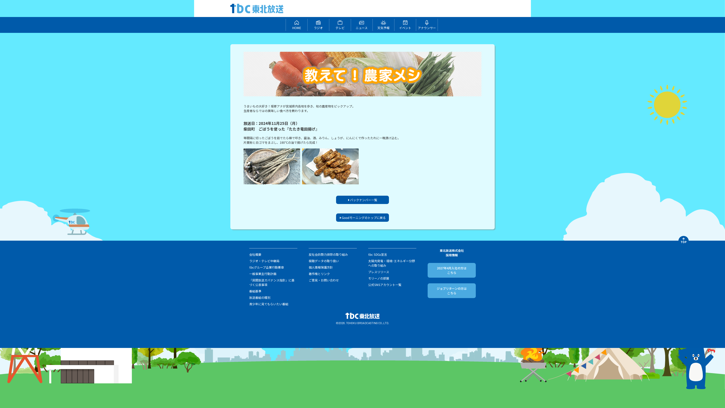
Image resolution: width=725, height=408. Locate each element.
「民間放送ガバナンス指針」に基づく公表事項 (272, 282)
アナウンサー (427, 28)
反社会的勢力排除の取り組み (328, 254)
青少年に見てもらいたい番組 (268, 304)
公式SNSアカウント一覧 (384, 284)
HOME (296, 28)
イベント (405, 28)
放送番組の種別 (259, 297)
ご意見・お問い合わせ (324, 280)
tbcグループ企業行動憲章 (266, 267)
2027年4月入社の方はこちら (452, 270)
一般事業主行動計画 (262, 273)
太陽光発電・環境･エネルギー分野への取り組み (391, 263)
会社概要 (255, 254)
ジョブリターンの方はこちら (452, 290)
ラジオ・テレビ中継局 (264, 261)
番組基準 (255, 291)
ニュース (362, 28)
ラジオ (318, 28)
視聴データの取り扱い (324, 261)
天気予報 (383, 28)
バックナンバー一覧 (363, 200)
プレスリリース (378, 272)
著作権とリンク (319, 273)
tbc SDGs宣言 (377, 254)
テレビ (340, 28)
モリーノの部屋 (378, 278)
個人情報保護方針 (321, 267)
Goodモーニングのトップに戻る (363, 217)
